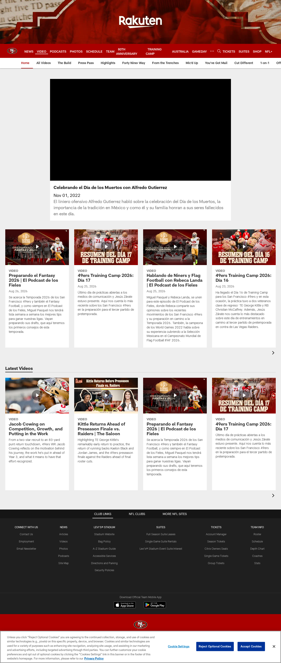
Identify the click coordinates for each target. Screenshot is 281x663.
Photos (63, 548)
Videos (63, 541)
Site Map (63, 563)
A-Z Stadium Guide (104, 548)
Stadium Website (104, 534)
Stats (257, 563)
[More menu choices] (212, 51)
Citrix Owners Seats (216, 548)
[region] (140, 647)
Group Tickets (216, 563)
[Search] (219, 51)
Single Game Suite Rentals (161, 541)
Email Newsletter (26, 548)
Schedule (257, 541)
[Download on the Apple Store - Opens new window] (124, 605)
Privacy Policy (94, 658)
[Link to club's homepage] (12, 51)
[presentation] (274, 353)
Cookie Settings (178, 646)
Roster (257, 534)
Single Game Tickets (216, 555)
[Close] (274, 646)
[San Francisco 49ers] (140, 625)
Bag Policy (104, 541)
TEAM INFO (257, 527)
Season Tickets (216, 541)
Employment (26, 541)
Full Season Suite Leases (160, 534)
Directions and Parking (104, 563)
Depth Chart (257, 548)
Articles (63, 534)
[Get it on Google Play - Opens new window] (155, 607)
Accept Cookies (251, 646)
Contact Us (26, 534)
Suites (160, 527)
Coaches (257, 555)
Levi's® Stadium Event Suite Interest (161, 548)
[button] (126, 130)
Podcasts (63, 555)
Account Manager (216, 534)
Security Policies (104, 570)
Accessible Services (104, 555)
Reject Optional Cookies (215, 646)
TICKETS (216, 527)
